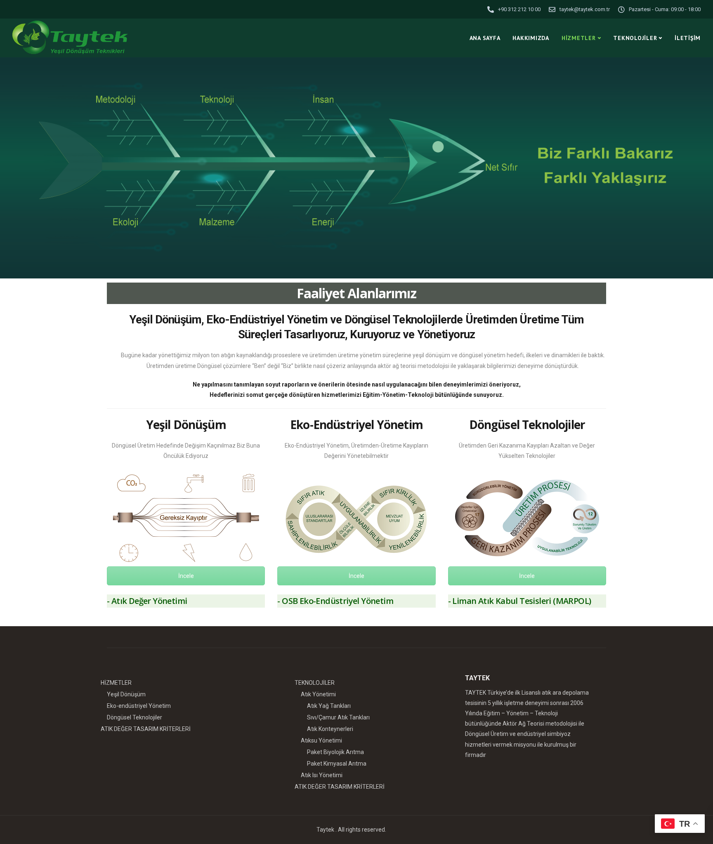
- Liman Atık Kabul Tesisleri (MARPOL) (519, 600)
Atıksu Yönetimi (321, 740)
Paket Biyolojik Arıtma (335, 752)
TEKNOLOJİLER (635, 38)
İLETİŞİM (688, 38)
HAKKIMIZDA (530, 38)
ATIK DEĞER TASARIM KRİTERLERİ (146, 729)
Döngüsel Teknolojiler (134, 717)
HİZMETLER (579, 38)
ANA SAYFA (485, 38)
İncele (186, 576)
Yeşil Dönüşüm (186, 424)
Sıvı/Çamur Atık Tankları (338, 717)
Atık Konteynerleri (330, 729)
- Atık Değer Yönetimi (147, 600)
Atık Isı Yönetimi (321, 775)
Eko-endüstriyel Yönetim (139, 706)
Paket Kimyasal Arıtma (336, 763)
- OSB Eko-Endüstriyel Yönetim (335, 600)
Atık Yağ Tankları (329, 706)
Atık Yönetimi (318, 694)
